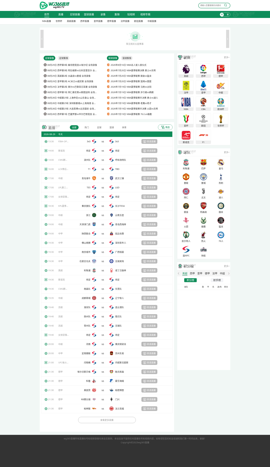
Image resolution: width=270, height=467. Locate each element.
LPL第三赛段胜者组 (67, 187)
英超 (60, 270)
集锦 (117, 14)
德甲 (60, 371)
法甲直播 (125, 21)
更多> (227, 57)
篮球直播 (89, 14)
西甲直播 (84, 21)
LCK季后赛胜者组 (66, 169)
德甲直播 (111, 21)
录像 (102, 14)
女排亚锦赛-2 (64, 334)
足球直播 (75, 14)
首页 (46, 14)
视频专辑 (145, 14)
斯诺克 (61, 150)
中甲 (60, 233)
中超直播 (152, 21)
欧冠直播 (138, 21)
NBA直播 (46, 21)
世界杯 (59, 21)
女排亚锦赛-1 (64, 196)
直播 (60, 14)
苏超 (60, 307)
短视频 (131, 14)
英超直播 (71, 21)
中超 (60, 178)
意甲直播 (98, 21)
